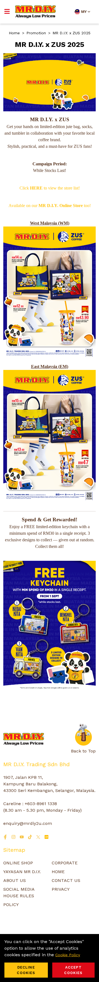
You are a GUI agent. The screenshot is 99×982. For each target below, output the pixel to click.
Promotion (36, 33)
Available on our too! (50, 205)
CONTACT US (66, 880)
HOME (58, 871)
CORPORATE (65, 862)
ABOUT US (14, 880)
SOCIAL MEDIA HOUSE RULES (18, 892)
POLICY (11, 904)
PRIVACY (61, 889)
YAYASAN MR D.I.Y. (22, 871)
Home (14, 33)
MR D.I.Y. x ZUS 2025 (71, 33)
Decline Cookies (26, 970)
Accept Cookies (73, 970)
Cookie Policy (67, 955)
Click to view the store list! (50, 188)
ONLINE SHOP (18, 862)
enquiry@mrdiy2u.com (27, 823)
